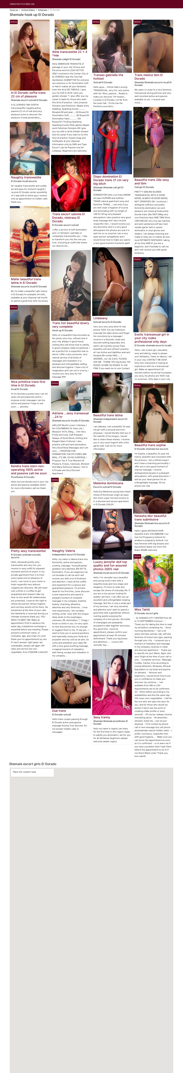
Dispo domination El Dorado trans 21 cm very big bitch (111, 180)
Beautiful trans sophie (150, 445)
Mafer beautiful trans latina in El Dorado (26, 280)
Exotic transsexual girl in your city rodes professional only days (152, 338)
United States (28, 9)
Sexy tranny (101, 717)
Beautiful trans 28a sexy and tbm (152, 181)
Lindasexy (100, 318)
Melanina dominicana (108, 483)
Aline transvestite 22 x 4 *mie (69, 53)
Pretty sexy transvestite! (28, 551)
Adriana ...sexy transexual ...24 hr (70, 415)
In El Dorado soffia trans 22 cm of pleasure (28, 94)
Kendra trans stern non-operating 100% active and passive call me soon (29, 469)
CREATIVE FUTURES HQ (22, 4)
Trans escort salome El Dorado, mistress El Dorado (68, 217)
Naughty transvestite (26, 177)
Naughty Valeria (63, 551)
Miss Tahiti (142, 609)
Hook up (14, 9)
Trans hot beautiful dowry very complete (70, 324)
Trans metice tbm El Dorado (149, 76)
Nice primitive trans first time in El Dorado (28, 383)
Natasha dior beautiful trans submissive (150, 517)
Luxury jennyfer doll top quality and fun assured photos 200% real (110, 565)
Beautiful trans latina (108, 415)
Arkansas (42, 9)
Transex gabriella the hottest (108, 76)
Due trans (59, 710)
